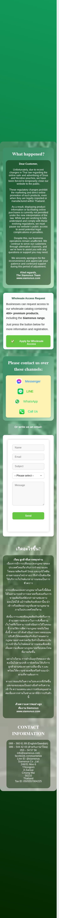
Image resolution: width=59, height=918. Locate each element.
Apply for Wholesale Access (27, 342)
